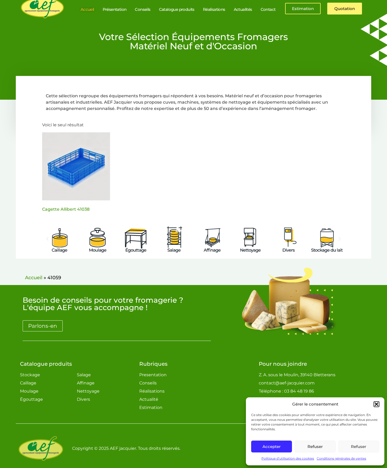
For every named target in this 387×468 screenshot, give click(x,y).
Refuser (315, 446)
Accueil (33, 278)
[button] (376, 404)
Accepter (271, 446)
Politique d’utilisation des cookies (287, 458)
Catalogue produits (46, 364)
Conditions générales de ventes (341, 458)
